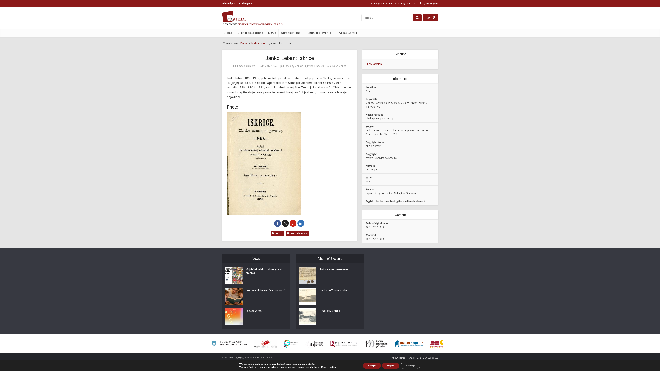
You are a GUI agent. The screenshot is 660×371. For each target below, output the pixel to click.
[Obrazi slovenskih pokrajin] (376, 344)
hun (414, 3)
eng (403, 3)
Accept (372, 365)
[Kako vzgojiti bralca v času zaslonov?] (234, 296)
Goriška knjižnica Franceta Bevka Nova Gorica (320, 66)
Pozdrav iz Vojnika (330, 310)
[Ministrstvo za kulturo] (229, 343)
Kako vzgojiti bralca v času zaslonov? (266, 290)
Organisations (290, 33)
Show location (374, 63)
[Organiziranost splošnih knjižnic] (265, 344)
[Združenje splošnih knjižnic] (436, 344)
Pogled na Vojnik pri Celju (333, 290)
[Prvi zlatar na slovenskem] (307, 275)
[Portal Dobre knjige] (409, 343)
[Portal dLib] (314, 344)
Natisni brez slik (298, 233)
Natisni (278, 233)
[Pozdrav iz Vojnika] (307, 316)
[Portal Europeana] (291, 343)
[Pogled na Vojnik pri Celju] (307, 296)
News (272, 33)
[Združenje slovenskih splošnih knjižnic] (343, 343)
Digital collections (250, 33)
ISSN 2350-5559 (430, 357)
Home (228, 33)
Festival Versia (254, 310)
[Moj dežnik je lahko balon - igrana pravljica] (234, 275)
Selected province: (237, 3)
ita (408, 3)
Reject (390, 365)
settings (334, 367)
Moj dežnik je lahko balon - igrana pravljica (264, 271)
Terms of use (414, 357)
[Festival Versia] (234, 316)
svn (397, 3)
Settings (410, 365)
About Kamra (348, 33)
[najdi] (417, 17)
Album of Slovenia (318, 33)
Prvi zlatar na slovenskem (334, 269)
